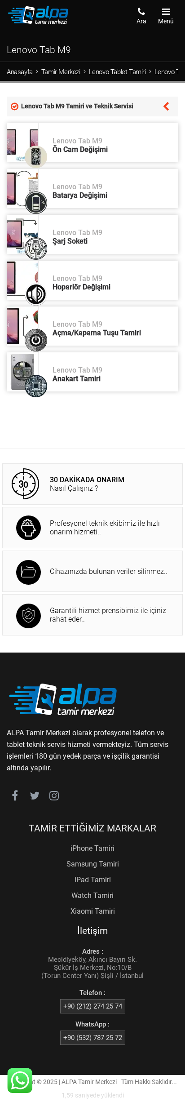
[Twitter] (34, 797)
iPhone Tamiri (92, 848)
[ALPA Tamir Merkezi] (38, 22)
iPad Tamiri (93, 879)
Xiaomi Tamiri (92, 911)
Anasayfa (20, 72)
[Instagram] (54, 797)
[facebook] (14, 797)
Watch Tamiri (92, 895)
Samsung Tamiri (92, 864)
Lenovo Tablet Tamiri (117, 72)
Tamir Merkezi (60, 72)
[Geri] (166, 106)
